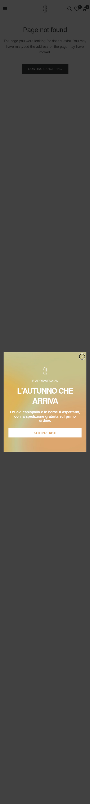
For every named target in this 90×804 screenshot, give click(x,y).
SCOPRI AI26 (45, 433)
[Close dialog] (82, 356)
